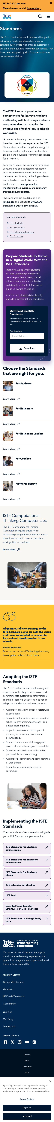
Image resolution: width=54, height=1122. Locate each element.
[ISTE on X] (12, 1042)
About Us (7, 1012)
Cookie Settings (27, 1099)
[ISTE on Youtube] (27, 1042)
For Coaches (16, 236)
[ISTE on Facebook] (5, 1042)
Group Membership (13, 982)
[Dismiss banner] (51, 3)
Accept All (26, 1116)
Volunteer (8, 989)
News (27, 1061)
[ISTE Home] (7, 16)
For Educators (17, 227)
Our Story (8, 1019)
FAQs (27, 1073)
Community (9, 1003)
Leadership (9, 1026)
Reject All (27, 1108)
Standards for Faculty (31, 295)
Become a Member (11, 975)
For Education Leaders (22, 232)
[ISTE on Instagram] (19, 1042)
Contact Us (27, 1067)
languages (8, 201)
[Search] (40, 16)
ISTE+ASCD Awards (13, 996)
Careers (27, 1055)
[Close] (50, 1081)
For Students (16, 223)
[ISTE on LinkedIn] (34, 1042)
